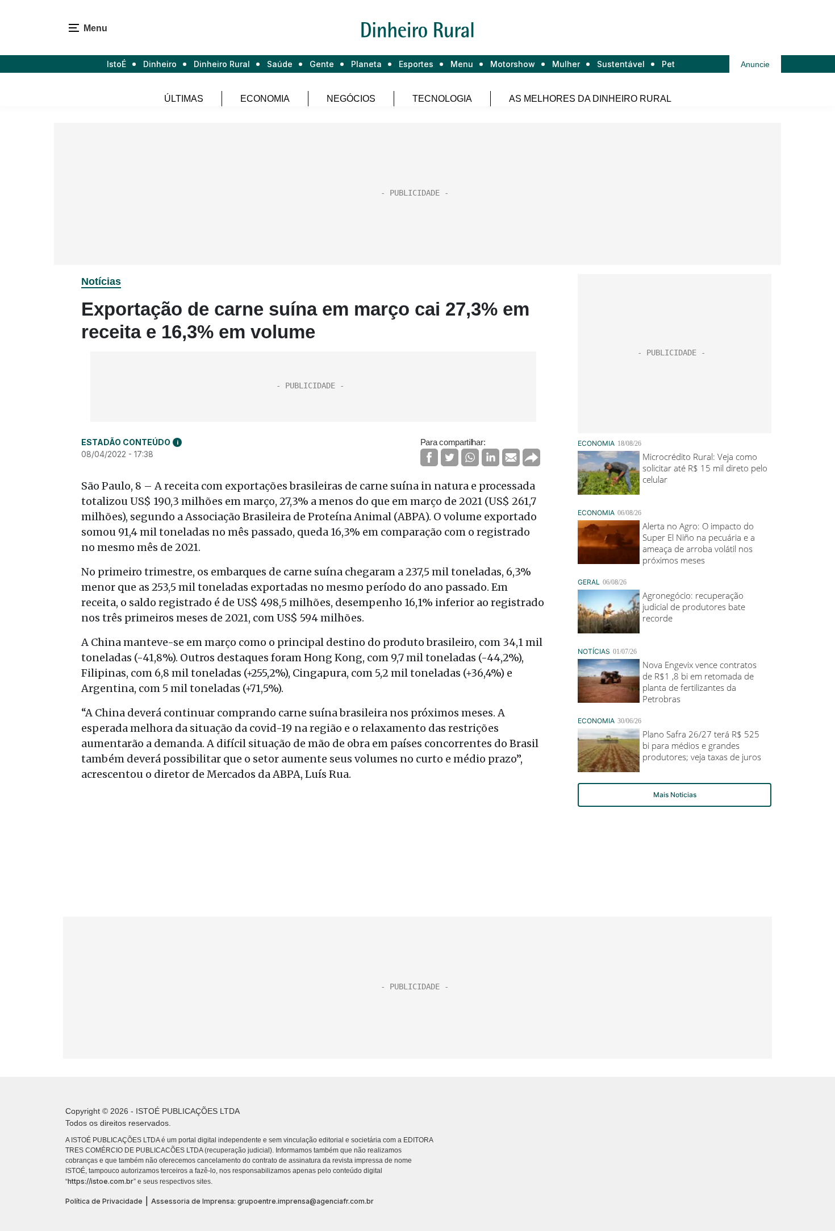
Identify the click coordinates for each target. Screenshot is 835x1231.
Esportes (416, 64)
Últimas (183, 98)
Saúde (280, 64)
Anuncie (755, 64)
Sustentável (621, 64)
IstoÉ (116, 64)
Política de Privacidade (104, 1201)
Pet (668, 64)
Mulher (566, 64)
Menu (461, 64)
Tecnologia (442, 98)
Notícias (101, 281)
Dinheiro (160, 64)
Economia (265, 98)
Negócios (351, 98)
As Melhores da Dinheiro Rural (590, 98)
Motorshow (512, 64)
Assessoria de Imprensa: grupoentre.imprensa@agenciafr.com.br (262, 1201)
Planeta (366, 64)
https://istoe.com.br (100, 1181)
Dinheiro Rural (222, 64)
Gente (322, 64)
